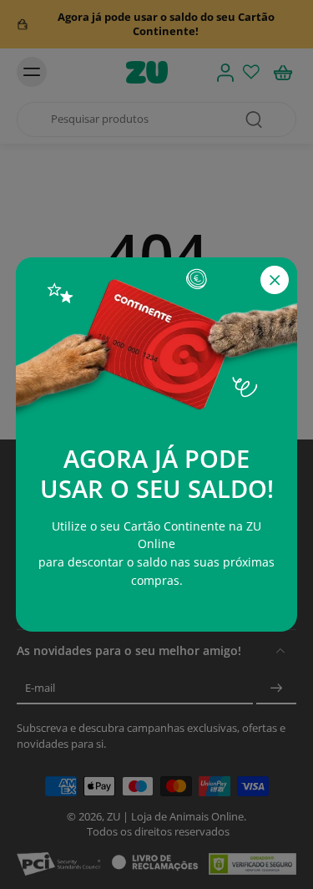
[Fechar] (274, 280)
